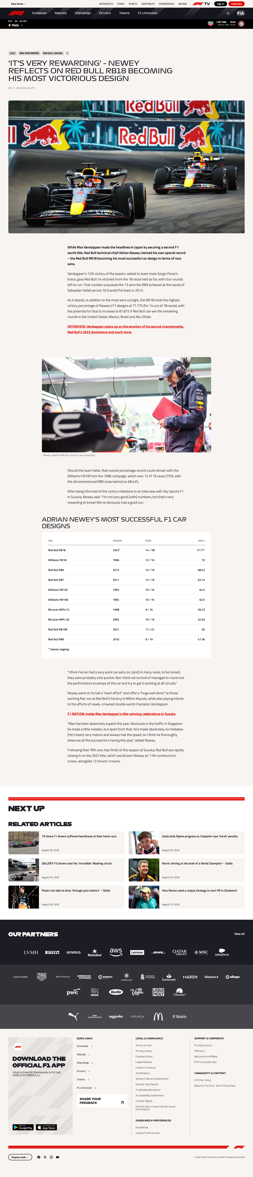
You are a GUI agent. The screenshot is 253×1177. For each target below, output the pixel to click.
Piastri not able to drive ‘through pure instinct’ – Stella (76, 890)
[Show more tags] (67, 53)
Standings (83, 13)
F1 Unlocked (147, 13)
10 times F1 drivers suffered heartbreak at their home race (79, 836)
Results (61, 13)
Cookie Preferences (147, 1133)
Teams (124, 13)
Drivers (105, 13)
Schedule (39, 13)
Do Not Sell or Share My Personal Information (155, 1108)
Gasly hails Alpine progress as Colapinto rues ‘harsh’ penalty (200, 836)
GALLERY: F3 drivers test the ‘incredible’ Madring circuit (77, 863)
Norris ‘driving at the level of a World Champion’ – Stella (197, 863)
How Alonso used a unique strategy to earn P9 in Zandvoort (199, 890)
